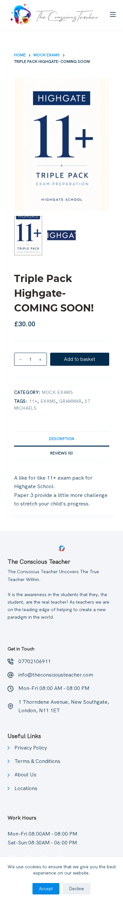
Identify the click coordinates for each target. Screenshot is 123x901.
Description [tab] (61, 438)
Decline (76, 889)
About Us (25, 774)
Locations (25, 788)
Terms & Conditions (37, 761)
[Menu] (113, 14)
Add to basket (79, 359)
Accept (46, 889)
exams (48, 401)
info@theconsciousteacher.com (55, 674)
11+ (33, 401)
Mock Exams (57, 392)
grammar (70, 401)
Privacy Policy (30, 747)
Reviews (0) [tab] (61, 453)
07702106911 (34, 661)
